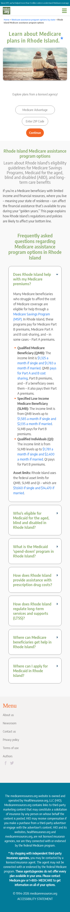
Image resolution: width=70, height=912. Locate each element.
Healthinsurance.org (36, 800)
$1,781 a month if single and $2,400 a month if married (36, 454)
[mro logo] (6, 10)
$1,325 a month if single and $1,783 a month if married (36, 363)
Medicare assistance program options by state (33, 19)
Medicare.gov (17, 880)
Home (6, 19)
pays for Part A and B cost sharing (36, 373)
